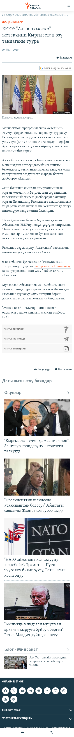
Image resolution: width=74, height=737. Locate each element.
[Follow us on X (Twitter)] (13, 690)
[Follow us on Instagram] (55, 690)
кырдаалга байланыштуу (52, 266)
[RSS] (5, 699)
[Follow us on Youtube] (22, 690)
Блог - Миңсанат (21, 649)
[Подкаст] (13, 699)
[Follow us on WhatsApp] (63, 690)
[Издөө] (51, 732)
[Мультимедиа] (22, 732)
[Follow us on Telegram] (30, 690)
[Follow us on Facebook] (5, 690)
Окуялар (13, 392)
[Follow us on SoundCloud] (47, 690)
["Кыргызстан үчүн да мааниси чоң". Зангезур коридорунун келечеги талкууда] (37, 417)
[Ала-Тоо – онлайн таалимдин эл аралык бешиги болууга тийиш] (15, 662)
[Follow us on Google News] (38, 690)
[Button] (64, 57)
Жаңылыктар (12, 22)
